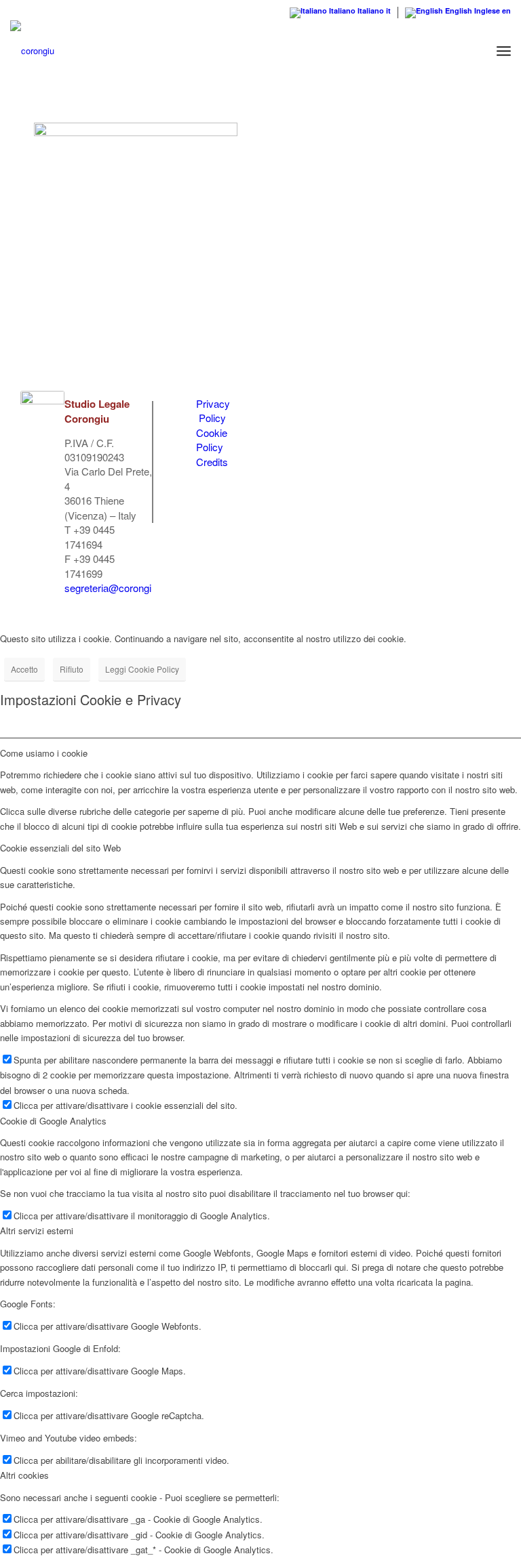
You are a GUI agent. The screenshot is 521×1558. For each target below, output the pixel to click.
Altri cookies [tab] (24, 1475)
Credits (212, 462)
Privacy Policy (213, 410)
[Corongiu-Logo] (32, 50)
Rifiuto (71, 669)
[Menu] (504, 51)
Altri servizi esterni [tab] (36, 1230)
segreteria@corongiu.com (121, 588)
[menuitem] (504, 51)
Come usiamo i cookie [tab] (44, 752)
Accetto (24, 669)
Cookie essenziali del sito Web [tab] (60, 847)
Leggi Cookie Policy (142, 669)
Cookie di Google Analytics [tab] (53, 1120)
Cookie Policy (211, 439)
